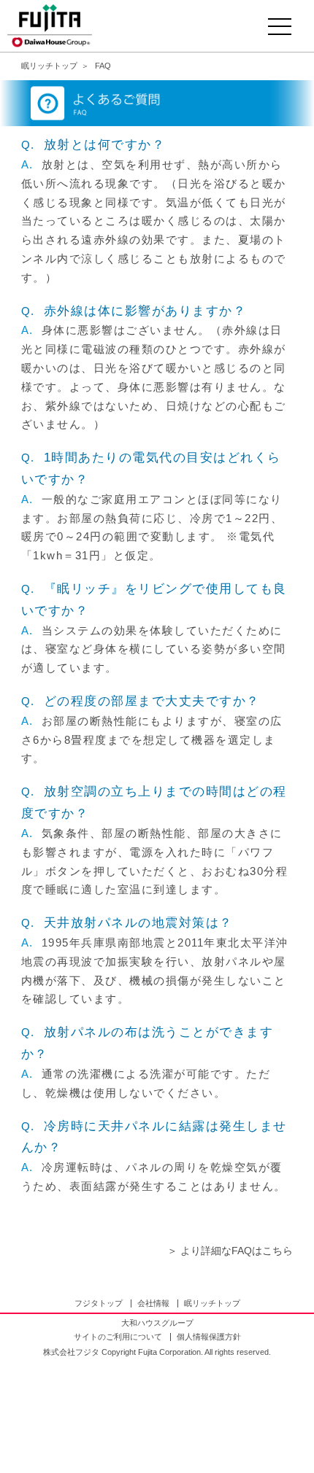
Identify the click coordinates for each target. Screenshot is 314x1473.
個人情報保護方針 (209, 1336)
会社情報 (153, 1303)
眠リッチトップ (212, 1303)
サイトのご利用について (118, 1336)
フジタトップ (98, 1303)
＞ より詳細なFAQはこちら (230, 1250)
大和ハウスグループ (157, 1322)
